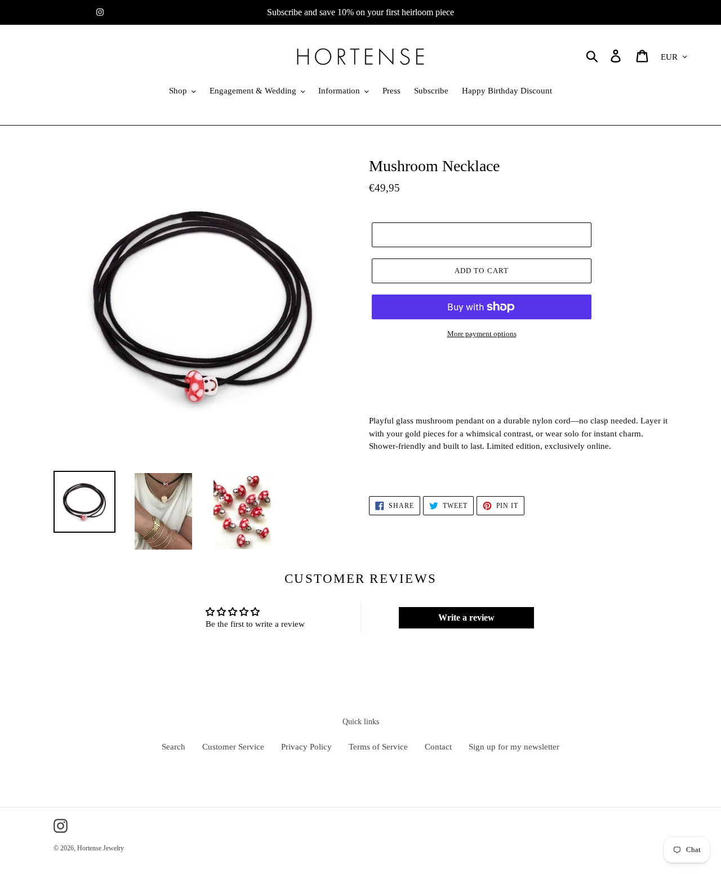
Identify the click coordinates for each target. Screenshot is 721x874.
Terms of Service (378, 746)
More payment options (482, 333)
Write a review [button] (466, 617)
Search (173, 746)
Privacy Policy (306, 746)
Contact (438, 746)
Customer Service (233, 746)
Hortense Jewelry (100, 848)
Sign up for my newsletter (514, 746)
